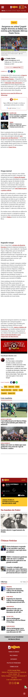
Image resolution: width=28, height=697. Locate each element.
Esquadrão (4, 393)
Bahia (9, 217)
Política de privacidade (14, 663)
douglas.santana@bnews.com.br (12, 60)
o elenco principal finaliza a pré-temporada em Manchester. (13, 334)
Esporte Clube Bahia (6, 390)
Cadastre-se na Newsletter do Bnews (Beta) (14, 638)
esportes (15, 390)
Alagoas (18, 10)
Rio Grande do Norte (11, 10)
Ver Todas (23, 582)
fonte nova (11, 386)
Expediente (13, 659)
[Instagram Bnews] (15, 683)
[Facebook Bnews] (10, 683)
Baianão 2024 (11, 393)
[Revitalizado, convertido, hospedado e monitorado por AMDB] (25, 687)
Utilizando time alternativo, (14, 83)
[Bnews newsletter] (14, 67)
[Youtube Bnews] (18, 683)
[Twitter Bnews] (13, 683)
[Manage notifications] (24, 693)
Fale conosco (14, 655)
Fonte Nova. (12, 147)
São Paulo (23, 10)
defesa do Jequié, (19, 177)
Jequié (20, 390)
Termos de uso (14, 666)
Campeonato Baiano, (7, 79)
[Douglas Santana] (3, 59)
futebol (17, 386)
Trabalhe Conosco (13, 651)
